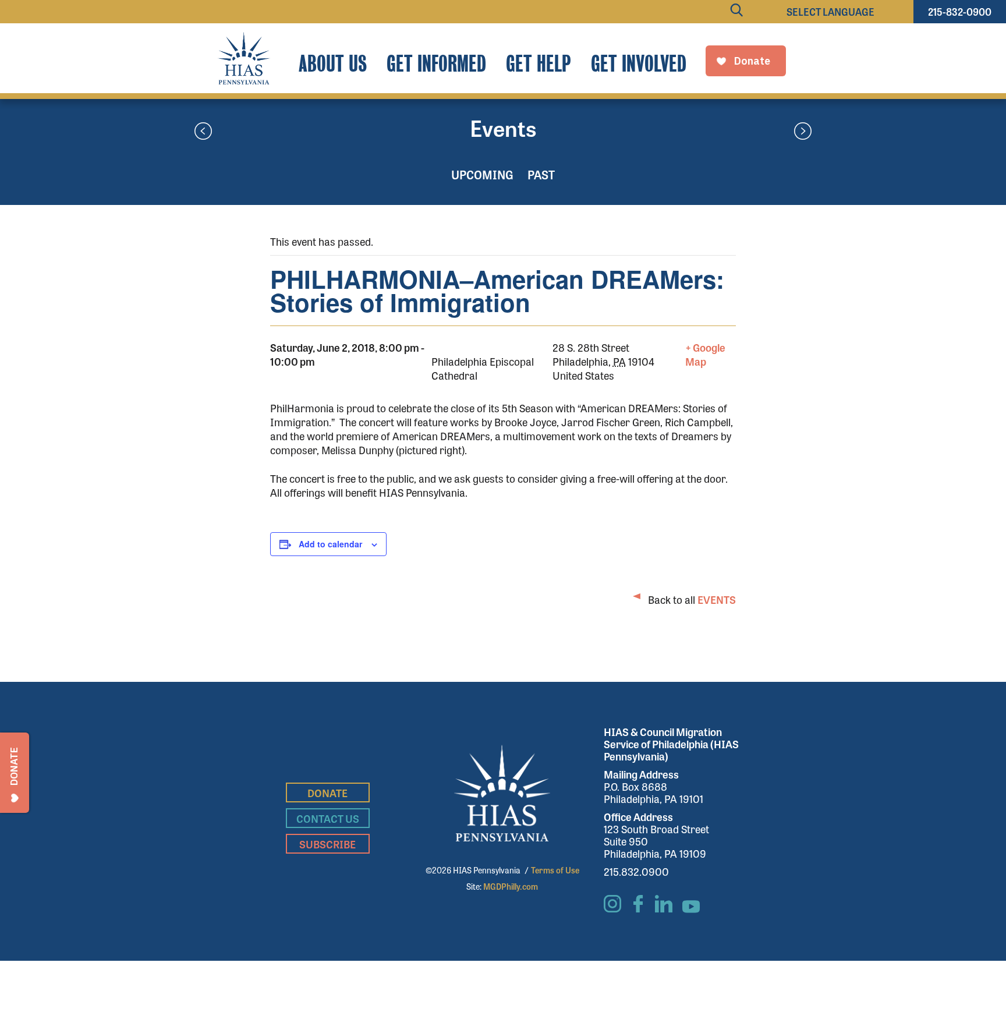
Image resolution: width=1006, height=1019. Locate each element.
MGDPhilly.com (510, 886)
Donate (327, 792)
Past (541, 174)
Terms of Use (555, 870)
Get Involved (638, 64)
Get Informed (436, 64)
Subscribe (327, 843)
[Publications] (803, 132)
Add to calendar (330, 544)
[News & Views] (203, 132)
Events (503, 127)
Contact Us (327, 818)
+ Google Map (705, 354)
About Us (333, 64)
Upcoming (482, 174)
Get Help (538, 64)
